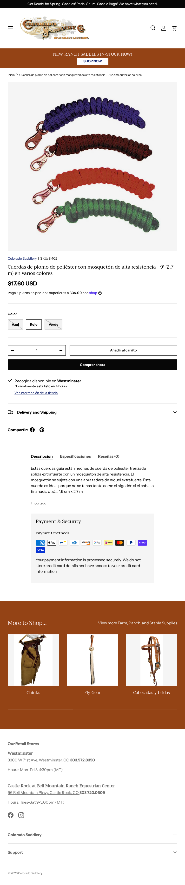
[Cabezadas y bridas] (151, 659)
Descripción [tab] (42, 456)
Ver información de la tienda (36, 393)
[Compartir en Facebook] (32, 430)
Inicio (11, 75)
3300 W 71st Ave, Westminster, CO (38, 760)
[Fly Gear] (92, 659)
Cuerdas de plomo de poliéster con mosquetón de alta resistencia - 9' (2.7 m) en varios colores (80, 75)
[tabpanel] (92, 485)
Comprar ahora (92, 365)
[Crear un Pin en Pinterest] (42, 430)
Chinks (33, 692)
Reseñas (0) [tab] (108, 456)
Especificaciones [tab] (75, 456)
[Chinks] (33, 659)
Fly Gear (92, 692)
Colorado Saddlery (22, 258)
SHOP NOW (92, 61)
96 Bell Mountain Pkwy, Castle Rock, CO (43, 792)
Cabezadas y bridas (151, 692)
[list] (92, 166)
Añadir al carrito (123, 350)
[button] (174, 28)
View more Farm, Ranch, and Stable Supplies (137, 623)
